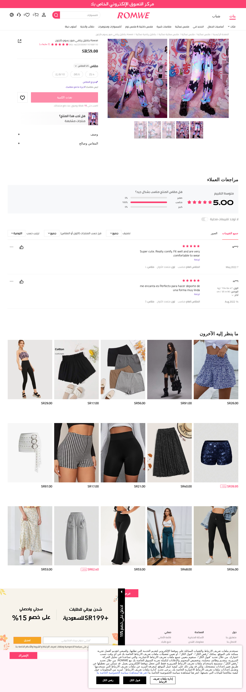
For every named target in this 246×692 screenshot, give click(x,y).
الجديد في (198, 26)
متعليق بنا (231, 637)
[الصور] (168, 79)
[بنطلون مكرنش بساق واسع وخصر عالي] (169, 536)
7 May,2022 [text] (232, 267)
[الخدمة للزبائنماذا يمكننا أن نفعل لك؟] (19, 14)
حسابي (168, 632)
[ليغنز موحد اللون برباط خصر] (216, 536)
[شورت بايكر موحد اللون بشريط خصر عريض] (123, 452)
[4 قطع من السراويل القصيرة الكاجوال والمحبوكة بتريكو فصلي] (123, 369)
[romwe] (133, 14)
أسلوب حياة (70, 26)
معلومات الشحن (196, 642)
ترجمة (197, 259)
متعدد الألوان (166, 267)
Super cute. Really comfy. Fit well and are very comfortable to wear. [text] (170, 253)
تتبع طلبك (166, 642)
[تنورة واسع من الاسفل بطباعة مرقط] (169, 452)
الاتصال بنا (231, 642)
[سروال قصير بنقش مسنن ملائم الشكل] (76, 452)
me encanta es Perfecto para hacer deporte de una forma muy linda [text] (170, 288)
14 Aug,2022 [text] (231, 301)
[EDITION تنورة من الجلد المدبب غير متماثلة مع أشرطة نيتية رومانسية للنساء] (169, 369)
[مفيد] (21, 247)
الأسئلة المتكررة (196, 637)
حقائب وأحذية (87, 26)
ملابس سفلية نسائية (169, 34)
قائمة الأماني (164, 637)
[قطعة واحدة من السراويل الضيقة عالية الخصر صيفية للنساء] (30, 369)
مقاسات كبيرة (164, 26)
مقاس (88, 66)
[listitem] (216, 380)
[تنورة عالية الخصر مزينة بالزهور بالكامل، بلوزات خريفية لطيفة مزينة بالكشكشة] (30, 536)
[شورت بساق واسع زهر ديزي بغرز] (216, 369)
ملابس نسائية (182, 26)
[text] (167, 246)
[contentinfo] (232, 403)
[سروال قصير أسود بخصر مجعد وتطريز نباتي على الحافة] (76, 369)
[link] (123, 4)
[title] (123, 333)
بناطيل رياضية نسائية (146, 34)
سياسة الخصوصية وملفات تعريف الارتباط (62, 646)
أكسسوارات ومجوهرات (109, 26)
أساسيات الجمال (216, 26)
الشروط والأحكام (33, 646)
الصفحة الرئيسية (221, 34)
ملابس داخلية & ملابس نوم (139, 26)
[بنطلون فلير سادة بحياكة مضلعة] (123, 536)
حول (234, 632)
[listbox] (44, 14)
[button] (22, 97)
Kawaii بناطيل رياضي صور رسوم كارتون (76, 40)
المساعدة (199, 632)
